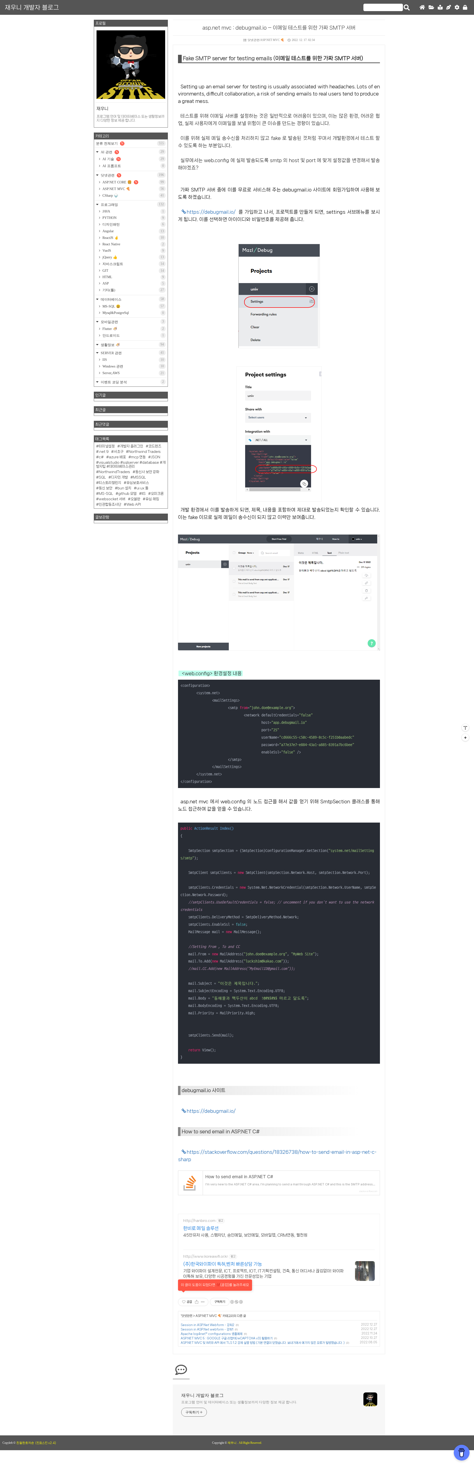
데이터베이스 (132, 299)
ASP (132, 283)
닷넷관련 (186, 1315)
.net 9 (104, 452)
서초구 (118, 452)
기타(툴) (132, 290)
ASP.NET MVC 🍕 (208, 1315)
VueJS (132, 250)
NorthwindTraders (114, 472)
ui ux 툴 (142, 488)
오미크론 (157, 494)
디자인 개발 (119, 477)
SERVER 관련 (132, 353)
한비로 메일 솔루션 (201, 1228)
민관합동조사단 (110, 504)
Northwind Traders (145, 452)
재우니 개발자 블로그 (32, 7)
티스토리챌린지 (110, 483)
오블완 (135, 499)
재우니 (232, 1443)
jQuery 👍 (132, 257)
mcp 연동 (138, 457)
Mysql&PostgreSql (132, 313)
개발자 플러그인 (131, 446)
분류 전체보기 (130, 143)
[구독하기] (465, 737)
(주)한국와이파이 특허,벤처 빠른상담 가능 (222, 1264)
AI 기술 (132, 159)
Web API (133, 504)
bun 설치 (124, 488)
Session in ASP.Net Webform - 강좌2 (207, 1325)
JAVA (132, 211)
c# (101, 457)
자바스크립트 (132, 264)
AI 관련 (132, 152)
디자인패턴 (132, 224)
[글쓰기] (448, 7)
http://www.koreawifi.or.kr (205, 1256)
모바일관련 (132, 322)
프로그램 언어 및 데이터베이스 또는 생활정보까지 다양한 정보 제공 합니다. (239, 1402)
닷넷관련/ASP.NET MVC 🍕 (266, 40)
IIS (132, 360)
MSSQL (139, 477)
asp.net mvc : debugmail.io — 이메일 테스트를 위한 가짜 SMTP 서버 (279, 27)
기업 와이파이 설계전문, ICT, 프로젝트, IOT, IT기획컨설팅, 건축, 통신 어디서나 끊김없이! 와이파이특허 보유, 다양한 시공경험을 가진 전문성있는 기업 (263, 1273)
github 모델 (127, 494)
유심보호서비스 (137, 483)
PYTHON (132, 218)
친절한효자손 (25, 1443)
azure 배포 (117, 457)
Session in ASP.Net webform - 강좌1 (207, 1329)
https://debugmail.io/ (211, 211)
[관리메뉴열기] (465, 727)
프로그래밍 (132, 204)
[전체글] (431, 7)
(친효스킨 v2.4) (45, 1443)
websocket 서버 (112, 499)
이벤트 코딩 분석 (132, 382)
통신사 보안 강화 (147, 472)
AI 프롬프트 (132, 166)
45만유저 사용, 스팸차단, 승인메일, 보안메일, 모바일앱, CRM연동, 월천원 (245, 1235)
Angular (132, 231)
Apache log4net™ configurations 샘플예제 (211, 1333)
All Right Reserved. (250, 1443)
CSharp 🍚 (132, 195)
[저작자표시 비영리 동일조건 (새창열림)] (236, 1302)
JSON (155, 457)
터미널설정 (107, 446)
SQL (102, 477)
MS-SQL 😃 (132, 306)
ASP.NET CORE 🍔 (132, 182)
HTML (132, 277)
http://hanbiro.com (199, 1221)
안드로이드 (132, 335)
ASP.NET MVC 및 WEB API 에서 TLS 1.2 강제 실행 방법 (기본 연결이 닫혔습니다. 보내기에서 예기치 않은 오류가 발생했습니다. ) (263, 1342)
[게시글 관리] (203, 1302)
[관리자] (457, 7)
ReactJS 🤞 (132, 238)
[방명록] (440, 7)
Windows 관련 (132, 366)
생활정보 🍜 (132, 345)
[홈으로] (422, 7)
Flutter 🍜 (132, 329)
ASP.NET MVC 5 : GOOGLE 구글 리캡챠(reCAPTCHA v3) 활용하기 (227, 1338)
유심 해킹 (152, 499)
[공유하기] (197, 1302)
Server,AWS (132, 373)
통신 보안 (105, 488)
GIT (132, 270)
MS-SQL (106, 494)
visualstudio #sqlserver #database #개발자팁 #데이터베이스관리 (131, 464)
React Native (132, 244)
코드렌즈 (154, 446)
